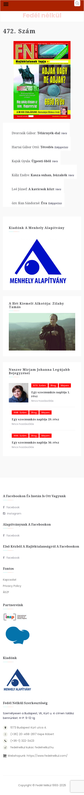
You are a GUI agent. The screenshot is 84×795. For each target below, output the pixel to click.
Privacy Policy (12, 586)
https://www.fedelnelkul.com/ (47, 756)
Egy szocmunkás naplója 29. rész (35, 419)
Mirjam (65, 385)
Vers (64, 133)
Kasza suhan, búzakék (39, 175)
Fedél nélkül (42, 15)
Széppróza (61, 147)
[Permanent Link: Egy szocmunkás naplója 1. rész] (18, 392)
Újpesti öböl (31, 161)
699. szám (20, 435)
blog (53, 385)
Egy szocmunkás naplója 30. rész (35, 442)
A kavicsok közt (33, 189)
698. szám (20, 412)
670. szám (39, 385)
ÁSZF (6, 592)
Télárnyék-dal (36, 133)
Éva (29, 203)
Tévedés (32, 147)
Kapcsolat (9, 580)
